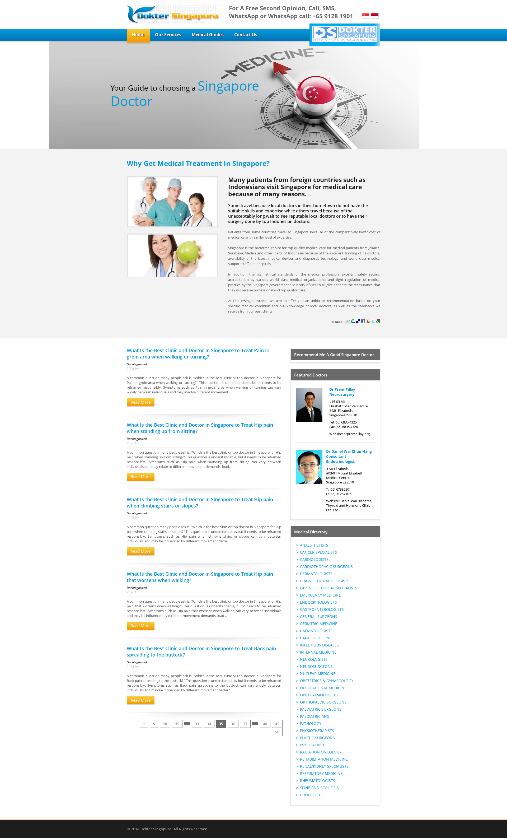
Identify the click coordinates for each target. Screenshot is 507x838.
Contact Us (245, 35)
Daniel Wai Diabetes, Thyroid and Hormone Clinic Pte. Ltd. (349, 505)
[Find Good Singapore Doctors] (173, 14)
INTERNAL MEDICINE (318, 652)
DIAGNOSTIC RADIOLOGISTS (324, 580)
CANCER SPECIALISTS (318, 552)
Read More (141, 402)
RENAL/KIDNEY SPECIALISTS (324, 766)
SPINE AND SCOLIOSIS (319, 787)
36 (233, 723)
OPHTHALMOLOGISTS (319, 694)
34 (209, 723)
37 (245, 723)
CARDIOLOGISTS (314, 559)
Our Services (168, 35)
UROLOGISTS (311, 794)
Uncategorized (137, 364)
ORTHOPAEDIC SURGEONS (323, 702)
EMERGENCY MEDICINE (320, 595)
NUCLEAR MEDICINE (317, 673)
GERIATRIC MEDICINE (318, 623)
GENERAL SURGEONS (318, 616)
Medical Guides (208, 35)
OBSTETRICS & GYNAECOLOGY (326, 680)
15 (177, 723)
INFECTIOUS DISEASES (319, 645)
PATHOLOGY (310, 723)
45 (277, 723)
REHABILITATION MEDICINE (324, 759)
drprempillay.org (357, 433)
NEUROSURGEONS (316, 666)
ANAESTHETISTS (314, 545)
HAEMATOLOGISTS (316, 630)
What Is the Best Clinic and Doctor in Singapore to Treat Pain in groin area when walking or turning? (198, 353)
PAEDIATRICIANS (314, 716)
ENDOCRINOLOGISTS (318, 602)
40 (265, 723)
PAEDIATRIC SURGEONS (320, 709)
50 (277, 731)
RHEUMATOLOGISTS (317, 780)
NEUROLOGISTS (314, 659)
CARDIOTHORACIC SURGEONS (326, 566)
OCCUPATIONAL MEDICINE (323, 687)
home (138, 35)
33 (197, 723)
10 (165, 723)
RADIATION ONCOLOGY (320, 752)
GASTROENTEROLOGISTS (322, 609)
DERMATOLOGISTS (316, 573)
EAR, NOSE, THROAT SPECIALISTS (328, 587)
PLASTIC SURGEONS (317, 737)
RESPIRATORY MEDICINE (321, 773)
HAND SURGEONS (315, 637)
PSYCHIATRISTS (313, 744)
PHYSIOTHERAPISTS (317, 730)
